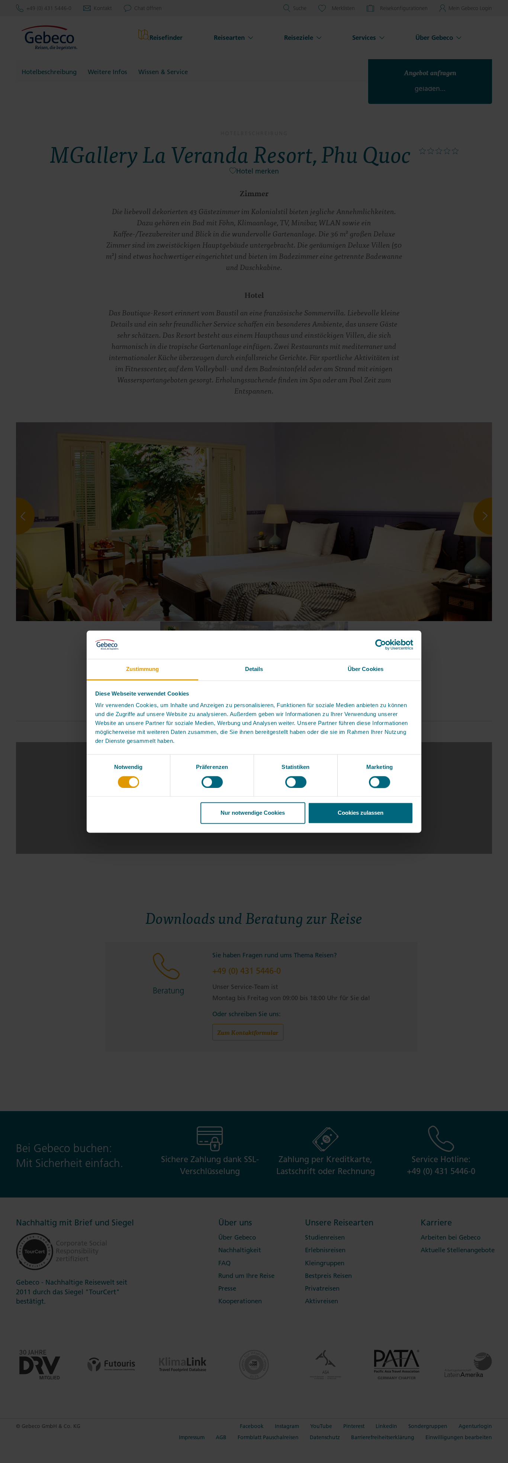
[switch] (212, 782)
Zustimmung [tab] (142, 669)
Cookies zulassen (360, 813)
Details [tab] (254, 669)
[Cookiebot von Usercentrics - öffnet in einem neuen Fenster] (380, 644)
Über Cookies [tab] (365, 669)
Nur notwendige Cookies (253, 813)
